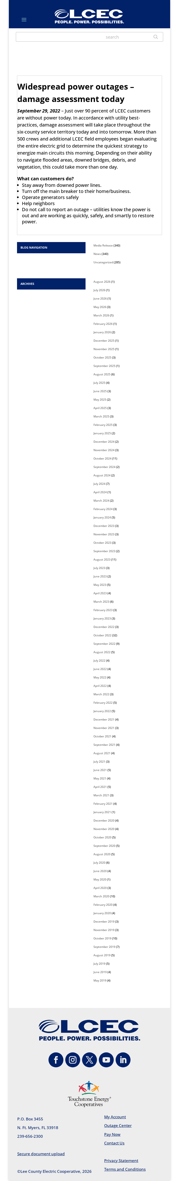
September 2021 (104, 745)
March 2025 (101, 416)
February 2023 (103, 610)
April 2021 (100, 787)
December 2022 (103, 627)
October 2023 (102, 543)
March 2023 (101, 602)
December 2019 (103, 922)
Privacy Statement (121, 1160)
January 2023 (102, 618)
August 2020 (101, 854)
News (97, 254)
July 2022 (99, 661)
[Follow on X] (89, 1059)
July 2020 (99, 863)
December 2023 (103, 526)
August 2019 (101, 955)
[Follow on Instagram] (72, 1059)
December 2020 (103, 820)
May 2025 (99, 400)
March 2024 (101, 501)
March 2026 (101, 315)
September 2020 (104, 846)
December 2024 (103, 442)
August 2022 (101, 652)
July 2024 (99, 484)
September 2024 (104, 467)
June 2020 (100, 871)
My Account (115, 1116)
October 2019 (102, 938)
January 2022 (102, 711)
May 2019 (99, 980)
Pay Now (112, 1134)
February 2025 (103, 425)
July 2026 (99, 290)
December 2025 (103, 341)
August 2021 (101, 753)
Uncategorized (103, 262)
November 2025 (103, 349)
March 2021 (101, 795)
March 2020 (101, 896)
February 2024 (103, 509)
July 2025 (99, 383)
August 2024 (101, 475)
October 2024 (102, 458)
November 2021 (103, 728)
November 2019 (103, 930)
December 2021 (103, 719)
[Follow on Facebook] (55, 1059)
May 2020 (99, 879)
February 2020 (103, 905)
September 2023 (104, 551)
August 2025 (101, 374)
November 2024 (103, 450)
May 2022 (99, 677)
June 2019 (100, 972)
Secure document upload (41, 1153)
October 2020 (102, 837)
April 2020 (100, 888)
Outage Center (118, 1125)
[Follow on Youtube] (106, 1059)
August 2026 (101, 282)
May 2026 (99, 307)
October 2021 (102, 736)
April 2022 (100, 686)
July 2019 (99, 964)
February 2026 (103, 324)
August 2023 (101, 560)
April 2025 (100, 408)
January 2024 (102, 517)
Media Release (103, 245)
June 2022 (100, 669)
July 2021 (99, 762)
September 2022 (104, 644)
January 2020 (102, 913)
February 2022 (103, 703)
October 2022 (102, 635)
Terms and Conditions (125, 1169)
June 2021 (100, 770)
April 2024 (100, 492)
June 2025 (100, 391)
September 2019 (104, 947)
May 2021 (99, 778)
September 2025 (104, 366)
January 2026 (102, 332)
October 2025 (102, 357)
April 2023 (100, 593)
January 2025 (102, 433)
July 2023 (99, 568)
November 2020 (103, 829)
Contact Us (114, 1143)
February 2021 (103, 804)
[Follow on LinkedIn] (123, 1059)
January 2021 (102, 812)
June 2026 (100, 299)
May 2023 (99, 585)
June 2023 (100, 576)
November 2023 (103, 534)
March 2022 (101, 694)
